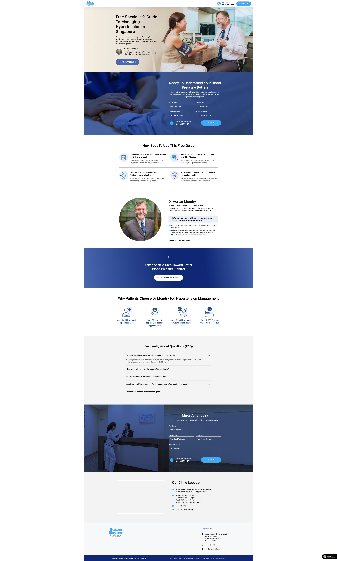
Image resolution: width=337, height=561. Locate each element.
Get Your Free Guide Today (168, 277)
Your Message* (174, 444)
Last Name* (200, 102)
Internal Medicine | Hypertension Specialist (136, 51)
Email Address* (174, 112)
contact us (206, 529)
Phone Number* (201, 112)
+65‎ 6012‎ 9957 (181, 506)
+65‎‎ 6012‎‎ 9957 (210, 545)
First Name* (173, 102)
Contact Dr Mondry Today (179, 240)
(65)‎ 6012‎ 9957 (182, 124)
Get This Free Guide (127, 62)
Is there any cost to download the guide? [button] (143, 392)
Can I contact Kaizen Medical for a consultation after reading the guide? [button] (157, 384)
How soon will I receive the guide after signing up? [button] (147, 369)
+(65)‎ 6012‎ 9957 (228, 4)
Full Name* (173, 426)
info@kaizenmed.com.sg (184, 510)
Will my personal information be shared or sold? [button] (146, 377)
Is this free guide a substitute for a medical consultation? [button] (151, 355)
